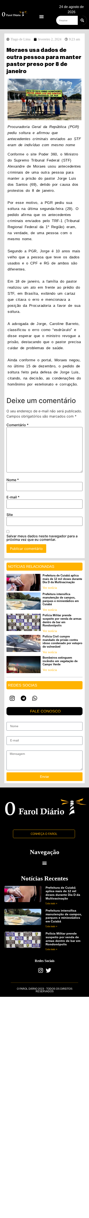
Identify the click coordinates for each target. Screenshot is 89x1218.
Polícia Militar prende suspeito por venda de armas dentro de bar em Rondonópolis (62, 620)
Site (9, 514)
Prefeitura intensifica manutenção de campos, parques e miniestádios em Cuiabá (61, 599)
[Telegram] (23, 698)
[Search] (82, 20)
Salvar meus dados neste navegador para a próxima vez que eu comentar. (42, 537)
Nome (12, 480)
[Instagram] (12, 698)
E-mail (12, 497)
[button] (41, 16)
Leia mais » (51, 903)
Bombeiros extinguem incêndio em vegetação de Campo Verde (60, 661)
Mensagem (13, 749)
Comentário (17, 425)
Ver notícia (50, 587)
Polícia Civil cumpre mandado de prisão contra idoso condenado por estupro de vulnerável (62, 641)
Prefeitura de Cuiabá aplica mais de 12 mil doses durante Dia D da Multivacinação (62, 579)
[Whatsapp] (34, 698)
